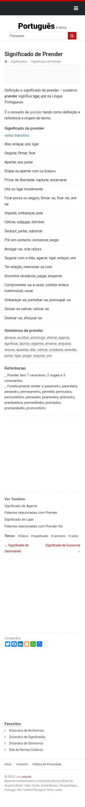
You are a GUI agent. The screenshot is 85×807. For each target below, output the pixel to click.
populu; (27, 776)
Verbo (74, 536)
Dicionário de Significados (27, 737)
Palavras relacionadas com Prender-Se (34, 526)
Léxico (24, 536)
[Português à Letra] (42, 26)
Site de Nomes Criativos (26, 750)
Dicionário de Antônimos (26, 730)
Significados (19, 61)
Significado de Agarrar (21, 506)
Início (8, 764)
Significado (41, 536)
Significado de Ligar (19, 519)
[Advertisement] (42, 74)
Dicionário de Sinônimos (26, 743)
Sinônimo (59, 536)
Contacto (22, 764)
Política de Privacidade (47, 764)
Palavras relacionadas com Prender (31, 513)
